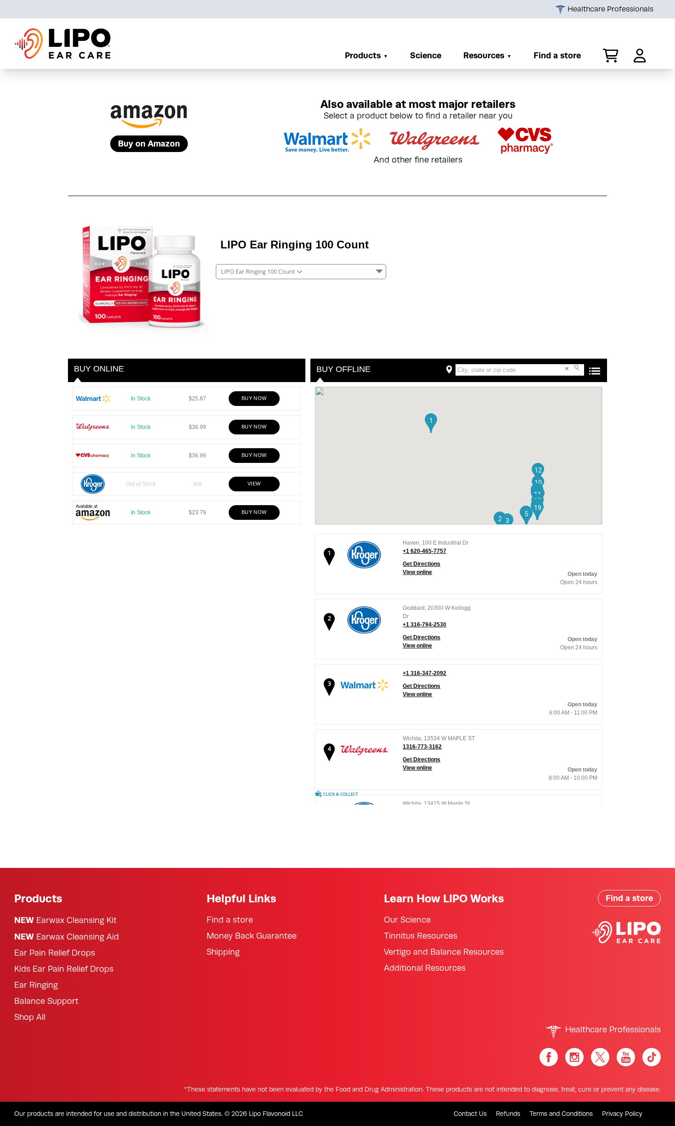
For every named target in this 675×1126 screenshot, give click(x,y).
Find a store (557, 55)
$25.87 (197, 398)
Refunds (508, 1113)
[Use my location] (449, 369)
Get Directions (421, 564)
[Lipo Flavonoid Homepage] (63, 44)
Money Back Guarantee (252, 935)
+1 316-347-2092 (424, 673)
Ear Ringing (36, 985)
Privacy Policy (622, 1113)
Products (363, 55)
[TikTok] (651, 1057)
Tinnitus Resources (420, 935)
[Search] (577, 368)
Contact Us (470, 1113)
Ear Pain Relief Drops (54, 952)
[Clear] (567, 368)
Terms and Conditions (561, 1113)
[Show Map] (594, 370)
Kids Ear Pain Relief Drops (63, 969)
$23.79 (197, 512)
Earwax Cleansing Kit (65, 920)
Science (425, 55)
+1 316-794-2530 (424, 624)
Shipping (223, 952)
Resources (483, 55)
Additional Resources (425, 968)
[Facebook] (549, 1057)
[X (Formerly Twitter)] (600, 1057)
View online (417, 572)
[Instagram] (574, 1057)
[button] (607, 55)
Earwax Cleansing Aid (66, 936)
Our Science (407, 919)
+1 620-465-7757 (424, 551)
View (254, 483)
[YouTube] (626, 1057)
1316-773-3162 (422, 746)
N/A (199, 483)
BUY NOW (254, 398)
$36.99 (197, 426)
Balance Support (46, 1001)
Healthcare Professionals (609, 9)
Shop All (29, 1017)
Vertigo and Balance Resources (444, 952)
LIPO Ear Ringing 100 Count (294, 244)
